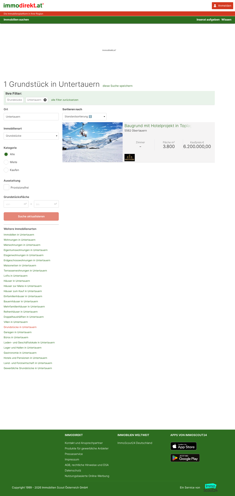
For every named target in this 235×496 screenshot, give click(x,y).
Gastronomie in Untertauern (20, 352)
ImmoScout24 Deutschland (135, 443)
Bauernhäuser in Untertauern (21, 301)
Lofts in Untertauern (16, 275)
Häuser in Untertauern (17, 280)
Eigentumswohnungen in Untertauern (26, 250)
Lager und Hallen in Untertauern (22, 347)
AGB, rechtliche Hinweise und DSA (87, 465)
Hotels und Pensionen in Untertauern (25, 357)
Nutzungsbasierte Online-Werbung (87, 476)
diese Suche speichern (118, 85)
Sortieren (72, 109)
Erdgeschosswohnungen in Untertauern (27, 260)
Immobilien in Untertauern (19, 234)
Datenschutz (73, 470)
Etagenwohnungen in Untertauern (24, 255)
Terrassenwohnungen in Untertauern (25, 270)
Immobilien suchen (16, 19)
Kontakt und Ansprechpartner (84, 443)
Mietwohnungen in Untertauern (22, 244)
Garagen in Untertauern (18, 332)
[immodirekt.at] (24, 6)
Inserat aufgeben (208, 19)
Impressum (72, 459)
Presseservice (74, 454)
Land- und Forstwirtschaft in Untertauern (28, 363)
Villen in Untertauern (16, 321)
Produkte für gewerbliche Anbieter (87, 448)
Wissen (226, 19)
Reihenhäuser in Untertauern (21, 311)
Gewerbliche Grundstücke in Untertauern (28, 368)
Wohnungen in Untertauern (19, 239)
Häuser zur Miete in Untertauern (23, 286)
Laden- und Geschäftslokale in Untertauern (29, 342)
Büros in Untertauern (16, 337)
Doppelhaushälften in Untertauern (24, 316)
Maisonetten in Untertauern (20, 265)
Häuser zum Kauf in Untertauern (23, 291)
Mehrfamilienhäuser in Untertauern (24, 306)
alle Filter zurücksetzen (64, 99)
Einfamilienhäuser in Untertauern (23, 296)
